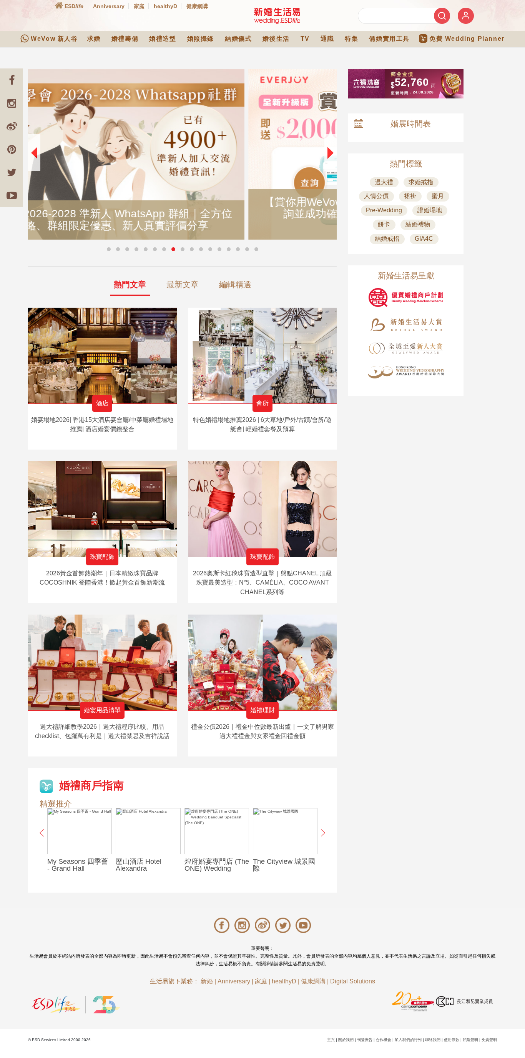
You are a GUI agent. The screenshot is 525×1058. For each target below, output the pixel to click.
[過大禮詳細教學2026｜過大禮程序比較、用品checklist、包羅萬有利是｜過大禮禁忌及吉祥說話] (102, 662)
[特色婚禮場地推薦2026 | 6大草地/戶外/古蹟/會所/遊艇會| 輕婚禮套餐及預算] (262, 355)
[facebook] (11, 80)
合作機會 (383, 1040)
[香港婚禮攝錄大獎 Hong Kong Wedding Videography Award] (406, 372)
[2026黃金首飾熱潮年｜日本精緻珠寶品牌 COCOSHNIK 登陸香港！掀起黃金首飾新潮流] (102, 509)
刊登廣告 (364, 1040)
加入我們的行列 (408, 1040)
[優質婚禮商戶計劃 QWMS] (406, 297)
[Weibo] (11, 126)
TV (305, 38)
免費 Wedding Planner (467, 38)
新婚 (207, 981)
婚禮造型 (162, 38)
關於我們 (346, 1040)
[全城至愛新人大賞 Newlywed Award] (406, 348)
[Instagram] (11, 103)
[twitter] (11, 172)
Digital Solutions (352, 981)
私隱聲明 (470, 1040)
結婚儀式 (238, 38)
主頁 (331, 1040)
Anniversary (109, 6)
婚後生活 (275, 38)
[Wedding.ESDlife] (277, 15)
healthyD (165, 6)
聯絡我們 (432, 1040)
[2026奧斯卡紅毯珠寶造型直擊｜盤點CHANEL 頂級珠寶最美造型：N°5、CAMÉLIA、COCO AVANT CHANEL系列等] (262, 509)
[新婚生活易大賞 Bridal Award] (406, 324)
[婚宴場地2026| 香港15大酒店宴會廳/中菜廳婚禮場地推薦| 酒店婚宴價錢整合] (102, 355)
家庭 (139, 6)
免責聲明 (315, 963)
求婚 (94, 38)
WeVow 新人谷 (54, 38)
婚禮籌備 (124, 38)
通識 (327, 38)
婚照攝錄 (200, 38)
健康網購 (197, 6)
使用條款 (451, 1040)
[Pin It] (11, 149)
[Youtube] (11, 195)
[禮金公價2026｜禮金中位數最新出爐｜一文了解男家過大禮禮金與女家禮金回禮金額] (262, 662)
